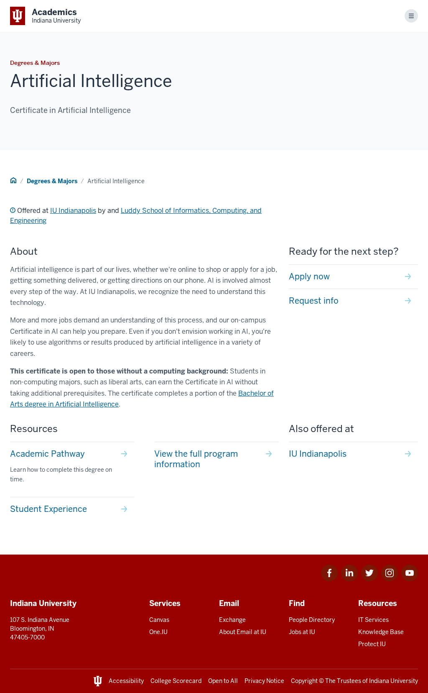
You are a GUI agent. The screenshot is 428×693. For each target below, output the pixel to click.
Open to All (223, 681)
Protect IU (372, 644)
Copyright (304, 681)
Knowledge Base (381, 632)
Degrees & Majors (52, 181)
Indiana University (393, 681)
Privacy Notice (264, 681)
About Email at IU (242, 632)
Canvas (159, 620)
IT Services (373, 620)
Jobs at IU (302, 632)
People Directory (312, 620)
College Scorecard (175, 681)
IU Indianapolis (73, 210)
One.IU (158, 632)
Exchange (232, 620)
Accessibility (126, 681)
